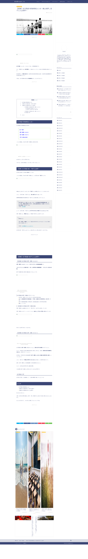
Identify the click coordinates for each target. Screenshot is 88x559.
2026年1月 (60, 123)
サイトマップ (55, 1)
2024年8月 (60, 151)
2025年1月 (60, 138)
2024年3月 (60, 164)
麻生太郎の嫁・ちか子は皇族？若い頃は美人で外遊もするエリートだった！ (64, 90)
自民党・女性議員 (61, 75)
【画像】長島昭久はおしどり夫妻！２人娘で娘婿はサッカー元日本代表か (64, 105)
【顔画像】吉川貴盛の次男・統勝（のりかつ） (33, 111)
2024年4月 (60, 161)
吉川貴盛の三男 (27, 112)
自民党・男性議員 (19, 6)
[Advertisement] (34, 45)
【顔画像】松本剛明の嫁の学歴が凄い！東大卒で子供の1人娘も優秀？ (64, 93)
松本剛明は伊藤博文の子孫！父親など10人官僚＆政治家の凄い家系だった (64, 97)
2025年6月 (60, 133)
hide (36, 100)
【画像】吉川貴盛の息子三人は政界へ (29, 105)
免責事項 (24, 543)
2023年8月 (60, 182)
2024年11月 (60, 143)
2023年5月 (60, 185)
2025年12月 (60, 125)
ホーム (38, 1)
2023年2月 (60, 187)
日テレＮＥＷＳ (26, 63)
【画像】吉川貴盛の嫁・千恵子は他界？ (29, 103)
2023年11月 (60, 174)
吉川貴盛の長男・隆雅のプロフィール (31, 108)
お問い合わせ (62, 1)
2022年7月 (60, 190)
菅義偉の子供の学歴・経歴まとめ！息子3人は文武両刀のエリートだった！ (64, 101)
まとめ (23, 114)
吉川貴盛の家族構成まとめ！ (27, 102)
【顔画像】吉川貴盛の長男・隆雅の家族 (32, 109)
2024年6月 (60, 156)
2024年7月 (60, 154)
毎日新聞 (24, 206)
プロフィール (69, 1)
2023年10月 (60, 177)
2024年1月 (60, 169)
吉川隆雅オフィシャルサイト (26, 156)
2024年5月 (60, 159)
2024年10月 (60, 146)
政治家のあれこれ (19, 1)
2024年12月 (60, 141)
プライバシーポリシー (46, 1)
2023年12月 (60, 172)
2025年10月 (60, 128)
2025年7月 (60, 130)
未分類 (59, 70)
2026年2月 (60, 120)
